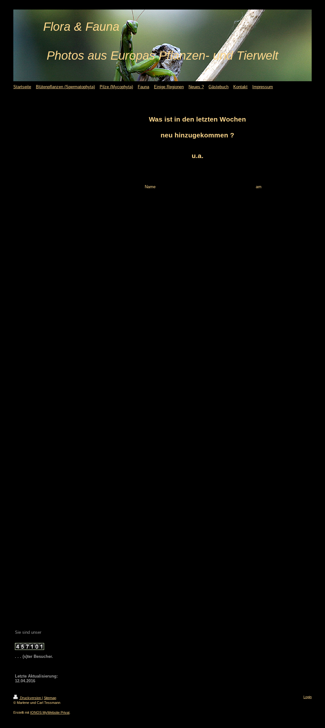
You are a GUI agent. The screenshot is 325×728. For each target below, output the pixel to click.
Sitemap (50, 698)
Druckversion (30, 698)
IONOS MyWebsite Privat (50, 712)
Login (307, 697)
